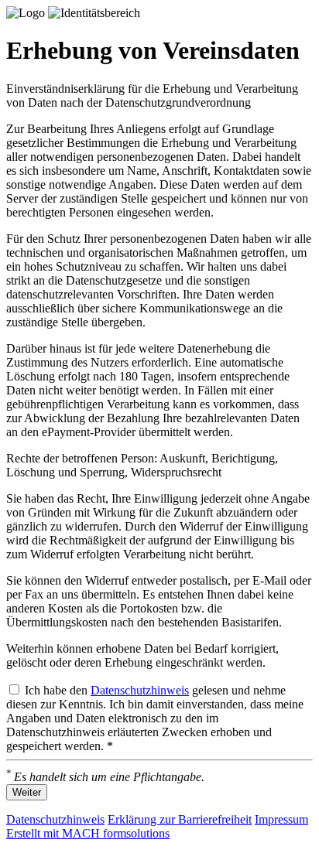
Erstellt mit (88, 833)
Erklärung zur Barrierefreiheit (180, 819)
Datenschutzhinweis (140, 690)
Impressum (281, 819)
